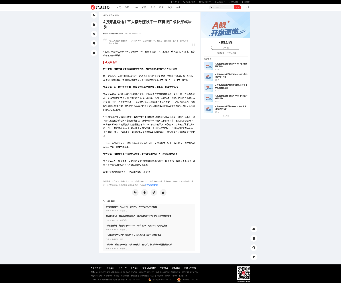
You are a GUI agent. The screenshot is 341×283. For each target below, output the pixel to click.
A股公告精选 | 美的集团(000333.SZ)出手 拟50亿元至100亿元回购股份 (136, 225)
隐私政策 (176, 267)
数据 (153, 7)
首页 (119, 7)
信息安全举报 (190, 267)
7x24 (136, 7)
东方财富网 (125, 276)
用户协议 (164, 267)
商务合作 (123, 267)
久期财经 (160, 276)
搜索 (237, 7)
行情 (144, 7)
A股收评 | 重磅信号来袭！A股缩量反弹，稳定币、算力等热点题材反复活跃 (139, 244)
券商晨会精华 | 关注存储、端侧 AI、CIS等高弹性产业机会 (131, 206)
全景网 (116, 276)
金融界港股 (144, 276)
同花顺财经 (108, 276)
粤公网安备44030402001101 (162, 280)
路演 (170, 7)
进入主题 (226, 116)
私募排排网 (183, 276)
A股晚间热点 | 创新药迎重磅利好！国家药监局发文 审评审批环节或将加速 (138, 216)
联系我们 (111, 267)
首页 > (105, 15)
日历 (161, 7)
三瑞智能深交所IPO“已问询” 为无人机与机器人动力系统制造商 (133, 235)
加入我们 (135, 267)
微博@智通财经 (149, 267)
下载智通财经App (151, 185)
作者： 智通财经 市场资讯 (113, 33)
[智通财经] (100, 7)
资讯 (127, 7)
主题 (178, 7)
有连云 (152, 276)
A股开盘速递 (226, 42)
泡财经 (174, 276)
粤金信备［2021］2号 (190, 280)
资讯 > (111, 15)
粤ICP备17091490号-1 (133, 280)
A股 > (117, 15)
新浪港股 (98, 276)
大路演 (167, 276)
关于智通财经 (97, 267)
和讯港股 (134, 276)
